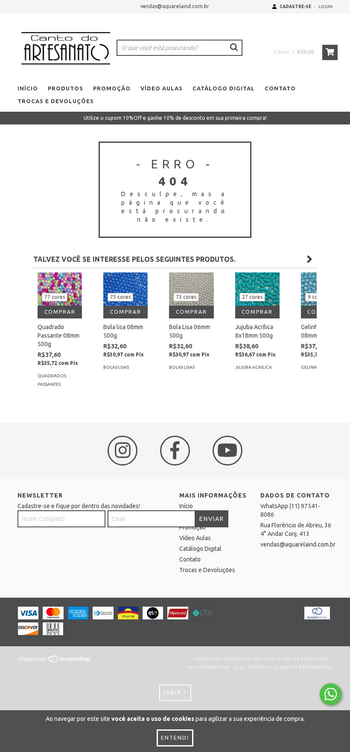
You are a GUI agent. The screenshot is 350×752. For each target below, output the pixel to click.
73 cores (120, 297)
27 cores (252, 297)
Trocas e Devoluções (56, 101)
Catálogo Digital (223, 88)
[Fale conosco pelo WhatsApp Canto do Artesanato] (330, 694)
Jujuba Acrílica (253, 367)
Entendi (175, 737)
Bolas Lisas (116, 367)
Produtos (65, 88)
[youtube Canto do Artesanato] (227, 451)
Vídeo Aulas (161, 88)
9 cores (316, 297)
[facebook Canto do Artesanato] (175, 451)
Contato (280, 88)
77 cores (54, 297)
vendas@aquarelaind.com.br (174, 6)
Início (28, 88)
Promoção (112, 88)
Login (325, 6)
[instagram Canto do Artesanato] (122, 451)
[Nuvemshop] (55, 661)
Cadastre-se (295, 6)
